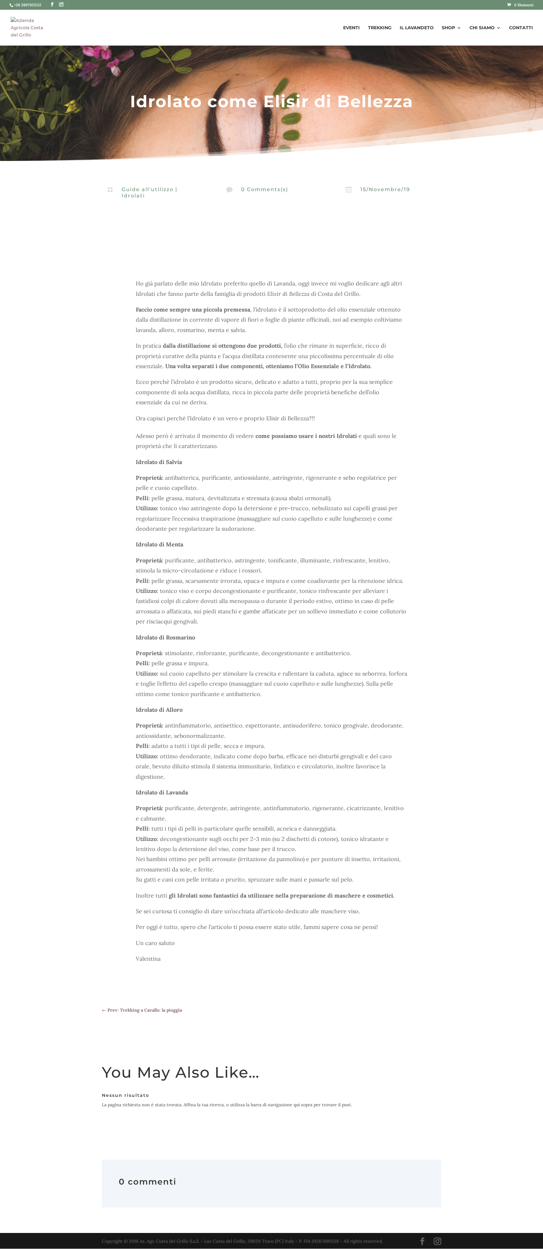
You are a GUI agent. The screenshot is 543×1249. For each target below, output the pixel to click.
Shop (448, 27)
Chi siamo (482, 27)
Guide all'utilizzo (147, 189)
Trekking (380, 27)
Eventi (351, 27)
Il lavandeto (417, 27)
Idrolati (133, 196)
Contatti (521, 27)
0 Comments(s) (264, 189)
